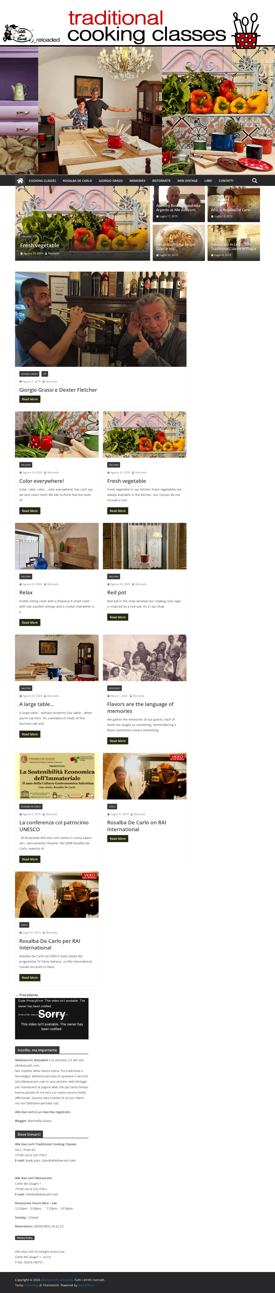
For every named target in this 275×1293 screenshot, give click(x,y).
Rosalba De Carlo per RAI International (49, 944)
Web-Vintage (187, 181)
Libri (208, 181)
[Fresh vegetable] (144, 434)
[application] (52, 1018)
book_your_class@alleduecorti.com (51, 1160)
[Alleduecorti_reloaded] (20, 181)
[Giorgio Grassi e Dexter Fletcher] (100, 319)
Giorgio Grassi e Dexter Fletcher (58, 389)
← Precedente (26, 995)
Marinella (54, 253)
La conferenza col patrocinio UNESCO (54, 825)
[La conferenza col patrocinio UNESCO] (57, 776)
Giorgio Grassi (111, 181)
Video (112, 806)
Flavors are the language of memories (140, 707)
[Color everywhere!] (57, 434)
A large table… (36, 703)
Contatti (226, 181)
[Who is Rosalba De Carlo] (234, 204)
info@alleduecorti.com (42, 1194)
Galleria (26, 236)
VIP (44, 373)
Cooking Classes (42, 181)
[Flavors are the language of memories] (144, 658)
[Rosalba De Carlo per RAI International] (57, 895)
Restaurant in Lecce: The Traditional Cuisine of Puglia (233, 246)
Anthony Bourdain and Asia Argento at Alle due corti (178, 207)
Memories (137, 181)
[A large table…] (57, 658)
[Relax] (82, 189)
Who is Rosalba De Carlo (231, 210)
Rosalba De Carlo (77, 181)
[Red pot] (144, 546)
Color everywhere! (41, 480)
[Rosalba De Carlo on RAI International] (144, 776)
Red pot (116, 592)
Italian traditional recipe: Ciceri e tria (176, 246)
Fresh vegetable (126, 480)
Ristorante (161, 181)
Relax (27, 245)
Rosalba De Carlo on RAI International (136, 825)
